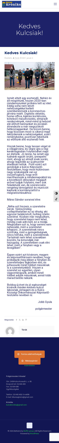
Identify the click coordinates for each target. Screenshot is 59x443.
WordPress (34, 434)
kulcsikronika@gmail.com (16, 405)
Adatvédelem (29, 365)
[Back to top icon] (29, 425)
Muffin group (29, 431)
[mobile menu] (55, 4)
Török (17, 58)
